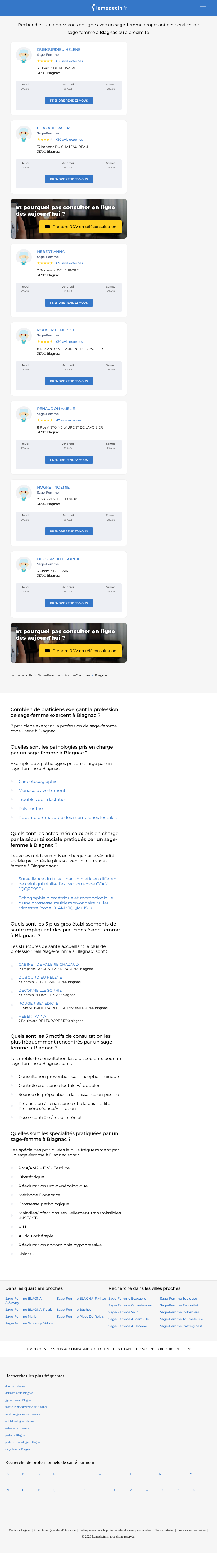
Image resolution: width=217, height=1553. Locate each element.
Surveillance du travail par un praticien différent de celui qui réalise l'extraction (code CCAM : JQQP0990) (68, 883)
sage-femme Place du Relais (80, 1316)
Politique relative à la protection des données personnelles (115, 1530)
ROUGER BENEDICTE (57, 330)
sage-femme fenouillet (179, 1305)
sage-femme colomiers (179, 1312)
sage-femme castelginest (181, 1326)
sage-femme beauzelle (127, 1298)
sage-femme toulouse (178, 1298)
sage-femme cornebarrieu (130, 1305)
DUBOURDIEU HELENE (58, 49)
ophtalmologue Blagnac (20, 1421)
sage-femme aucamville (128, 1319)
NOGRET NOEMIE (53, 487)
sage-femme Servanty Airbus (29, 1323)
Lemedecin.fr (22, 675)
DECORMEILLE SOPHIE (58, 559)
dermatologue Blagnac (19, 1393)
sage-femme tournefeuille (181, 1319)
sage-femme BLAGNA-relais (28, 1309)
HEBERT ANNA (51, 251)
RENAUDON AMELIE (56, 408)
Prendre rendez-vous (69, 100)
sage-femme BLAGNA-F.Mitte (81, 1298)
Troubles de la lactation (43, 799)
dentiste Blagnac (15, 1386)
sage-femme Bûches (74, 1309)
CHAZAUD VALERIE (55, 128)
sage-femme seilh (123, 1312)
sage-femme (49, 675)
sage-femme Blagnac (18, 1449)
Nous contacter (164, 1530)
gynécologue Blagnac (18, 1400)
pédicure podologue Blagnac (23, 1442)
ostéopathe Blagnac (17, 1428)
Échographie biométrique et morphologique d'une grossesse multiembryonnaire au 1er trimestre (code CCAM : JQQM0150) (66, 902)
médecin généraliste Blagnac (22, 1414)
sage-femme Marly (21, 1316)
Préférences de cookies (191, 1530)
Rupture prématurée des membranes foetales (68, 817)
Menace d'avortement (42, 790)
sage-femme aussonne (127, 1326)
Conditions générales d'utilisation (55, 1530)
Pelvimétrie (31, 808)
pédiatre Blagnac (15, 1435)
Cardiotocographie (38, 781)
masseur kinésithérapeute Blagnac (26, 1407)
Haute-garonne (77, 675)
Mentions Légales (19, 1530)
